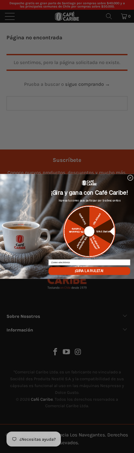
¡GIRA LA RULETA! (89, 271)
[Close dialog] (130, 178)
